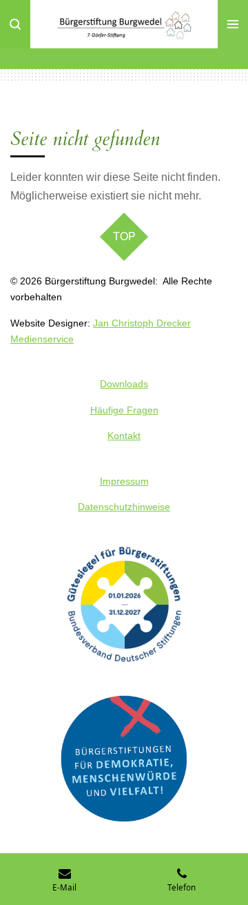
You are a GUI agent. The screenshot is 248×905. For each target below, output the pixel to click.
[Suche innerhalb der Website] (15, 24)
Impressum (124, 481)
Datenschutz (105, 506)
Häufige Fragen (124, 410)
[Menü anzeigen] (233, 24)
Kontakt (124, 435)
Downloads (124, 383)
